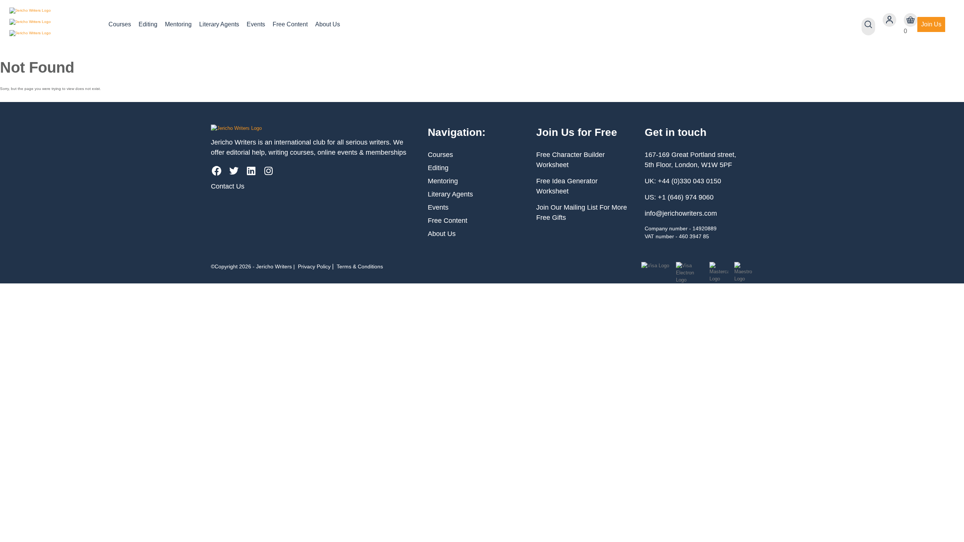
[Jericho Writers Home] (52, 24)
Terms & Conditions (360, 266)
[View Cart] (910, 20)
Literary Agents (219, 24)
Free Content (290, 24)
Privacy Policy (314, 266)
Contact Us (227, 186)
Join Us (931, 24)
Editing (148, 24)
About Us (327, 24)
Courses (119, 24)
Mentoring (178, 24)
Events (256, 24)
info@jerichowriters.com (681, 213)
